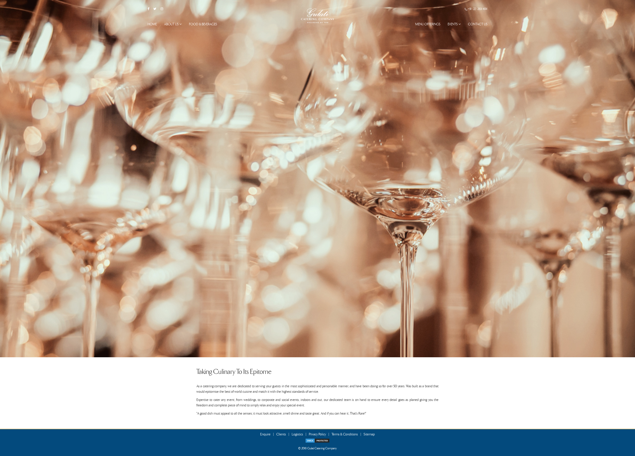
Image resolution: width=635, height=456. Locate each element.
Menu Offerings (427, 24)
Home (152, 24)
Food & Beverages (203, 24)
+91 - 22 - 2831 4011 (477, 9)
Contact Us (477, 24)
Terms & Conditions (345, 434)
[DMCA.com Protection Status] (317, 440)
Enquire (265, 434)
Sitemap (369, 434)
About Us (171, 24)
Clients (281, 434)
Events (453, 24)
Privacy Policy (317, 434)
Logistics (297, 434)
